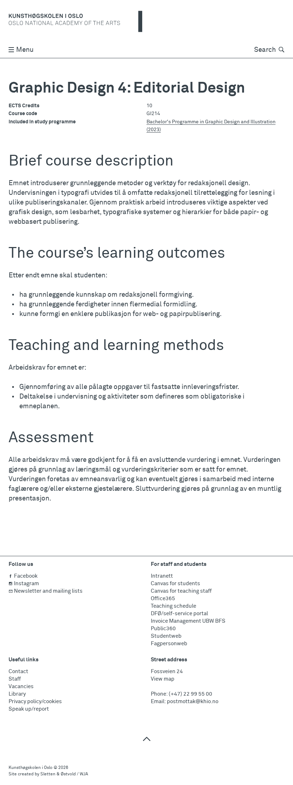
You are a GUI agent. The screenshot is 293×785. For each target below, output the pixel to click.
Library (17, 694)
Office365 (163, 598)
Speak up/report (29, 709)
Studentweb (166, 636)
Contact (18, 671)
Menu (25, 49)
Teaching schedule (173, 606)
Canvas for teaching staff (181, 591)
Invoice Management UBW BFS (188, 621)
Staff (15, 679)
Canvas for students (175, 583)
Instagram (26, 583)
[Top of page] (146, 738)
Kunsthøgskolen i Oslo (31, 768)
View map (162, 679)
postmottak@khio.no (192, 701)
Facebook (26, 576)
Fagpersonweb (169, 643)
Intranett (162, 576)
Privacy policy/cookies (35, 701)
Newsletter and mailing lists (48, 591)
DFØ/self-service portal (179, 613)
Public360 (163, 628)
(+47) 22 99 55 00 (190, 694)
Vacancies (21, 686)
